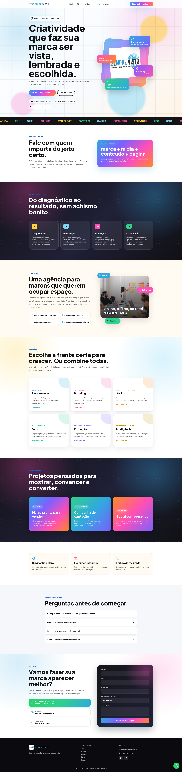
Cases (97, 4)
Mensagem (105, 705)
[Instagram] (121, 758)
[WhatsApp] (176, 766)
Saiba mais (36, 407)
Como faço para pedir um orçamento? (63, 639)
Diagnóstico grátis (140, 4)
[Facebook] (126, 758)
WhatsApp (105, 687)
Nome (103, 669)
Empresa (105, 678)
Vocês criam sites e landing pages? (62, 622)
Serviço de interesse (110, 696)
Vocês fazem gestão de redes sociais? (63, 631)
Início (71, 4)
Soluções (88, 4)
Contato (106, 4)
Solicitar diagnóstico (41, 93)
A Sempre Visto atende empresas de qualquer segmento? (71, 614)
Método (79, 4)
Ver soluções (66, 93)
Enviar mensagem (126, 721)
